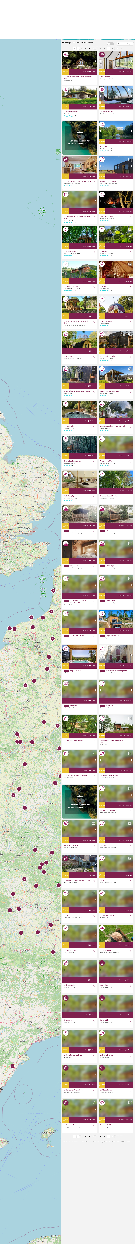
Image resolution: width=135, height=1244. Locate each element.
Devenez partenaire (112, 1236)
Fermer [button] (19, 1239)
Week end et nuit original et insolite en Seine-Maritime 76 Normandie (110, 1103)
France (65, 1103)
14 (117, 9)
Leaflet (44, 1214)
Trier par (129, 5)
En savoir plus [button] (27, 1234)
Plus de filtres (121, 5)
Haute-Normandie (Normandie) (78, 1103)
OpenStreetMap (51, 1214)
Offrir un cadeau (67, 1236)
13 (112, 9)
